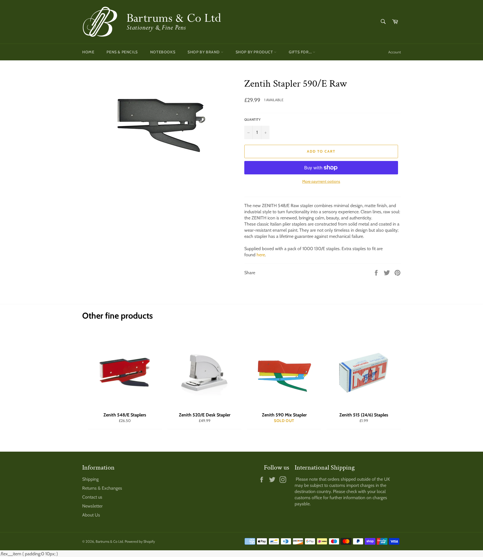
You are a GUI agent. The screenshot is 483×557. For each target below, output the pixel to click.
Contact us (92, 497)
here (261, 254)
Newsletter (92, 506)
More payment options (321, 181)
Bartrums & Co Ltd (109, 541)
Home (88, 51)
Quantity (252, 119)
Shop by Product (255, 51)
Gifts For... (301, 51)
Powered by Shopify (140, 541)
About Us (91, 515)
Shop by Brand (204, 51)
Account (394, 52)
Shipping (90, 479)
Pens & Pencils (122, 51)
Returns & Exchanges (102, 488)
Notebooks (162, 51)
